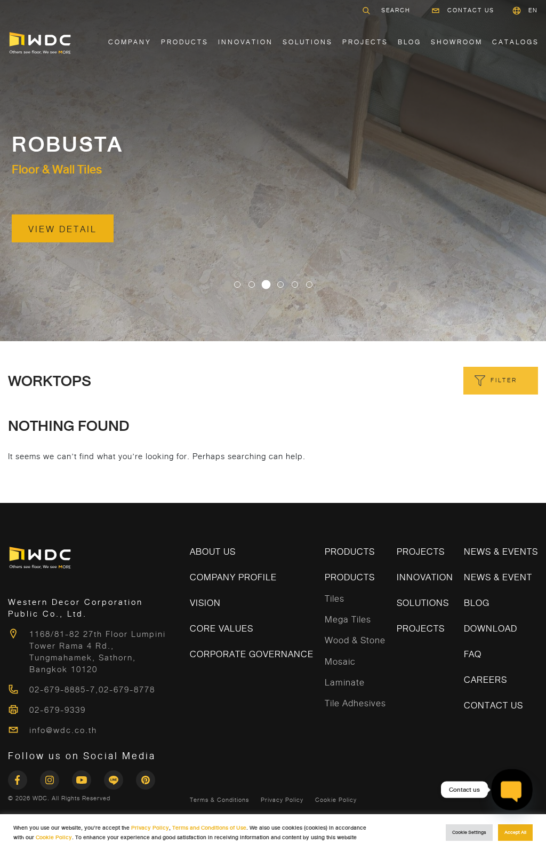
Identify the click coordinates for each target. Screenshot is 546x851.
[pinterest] (145, 776)
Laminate (345, 682)
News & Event (498, 577)
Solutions (423, 603)
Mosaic (340, 662)
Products (184, 42)
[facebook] (24, 776)
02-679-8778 (127, 690)
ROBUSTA (67, 144)
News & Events (501, 552)
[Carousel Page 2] (251, 284)
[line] (120, 776)
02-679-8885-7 (62, 690)
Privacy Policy (282, 800)
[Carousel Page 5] (295, 284)
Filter (504, 380)
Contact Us (470, 10)
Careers (485, 680)
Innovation (245, 42)
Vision (205, 603)
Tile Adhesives (355, 703)
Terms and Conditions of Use (209, 827)
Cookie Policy (336, 800)
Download (490, 628)
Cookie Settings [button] (469, 833)
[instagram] (56, 776)
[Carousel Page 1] (237, 284)
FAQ (472, 654)
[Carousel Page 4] (280, 284)
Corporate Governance (252, 654)
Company (129, 42)
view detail (62, 229)
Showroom (457, 42)
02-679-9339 (57, 710)
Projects (365, 42)
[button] (533, 11)
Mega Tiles (348, 619)
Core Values (221, 628)
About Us (213, 552)
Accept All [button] (515, 833)
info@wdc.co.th (63, 730)
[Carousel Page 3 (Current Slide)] (265, 284)
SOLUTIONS (308, 42)
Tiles (334, 599)
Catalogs (515, 42)
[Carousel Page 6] (309, 284)
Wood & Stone (355, 640)
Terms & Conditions (219, 800)
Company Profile (233, 577)
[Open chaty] (512, 789)
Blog (409, 42)
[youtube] (88, 776)
